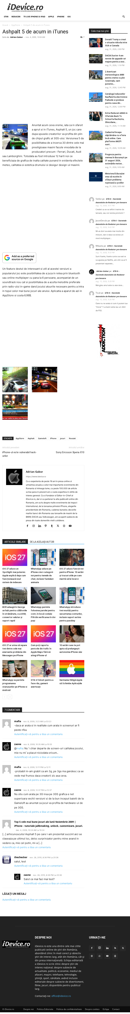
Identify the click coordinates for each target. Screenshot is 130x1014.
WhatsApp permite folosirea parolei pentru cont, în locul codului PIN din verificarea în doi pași (43, 614)
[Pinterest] (47, 526)
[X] (59, 526)
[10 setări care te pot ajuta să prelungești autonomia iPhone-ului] (71, 633)
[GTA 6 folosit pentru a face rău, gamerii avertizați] (43, 668)
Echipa (106, 1009)
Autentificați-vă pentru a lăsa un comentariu (38, 734)
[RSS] (115, 948)
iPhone (60, 16)
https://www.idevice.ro (36, 476)
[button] (124, 16)
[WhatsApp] (99, 956)
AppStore (15, 25)
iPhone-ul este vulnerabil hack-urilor (19, 454)
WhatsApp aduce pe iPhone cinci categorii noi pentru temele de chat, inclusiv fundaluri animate (42, 576)
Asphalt (31, 438)
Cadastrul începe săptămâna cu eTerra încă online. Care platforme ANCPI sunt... (115, 138)
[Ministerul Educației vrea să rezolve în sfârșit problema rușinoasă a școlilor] (96, 176)
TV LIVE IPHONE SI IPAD (34, 16)
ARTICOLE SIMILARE (15, 541)
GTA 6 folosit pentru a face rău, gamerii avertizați (42, 683)
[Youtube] (71, 526)
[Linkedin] (41, 526)
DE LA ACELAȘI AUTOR (42, 541)
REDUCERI (16, 16)
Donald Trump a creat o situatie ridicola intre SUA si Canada (116, 42)
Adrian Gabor (16, 37)
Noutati (72, 438)
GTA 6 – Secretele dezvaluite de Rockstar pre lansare (110, 274)
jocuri (62, 438)
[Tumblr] (53, 526)
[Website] (65, 526)
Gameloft (42, 438)
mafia (20, 748)
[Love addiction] (108, 357)
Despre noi (28, 1009)
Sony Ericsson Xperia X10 (70, 452)
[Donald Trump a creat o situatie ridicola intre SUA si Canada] (96, 42)
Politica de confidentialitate (69, 1009)
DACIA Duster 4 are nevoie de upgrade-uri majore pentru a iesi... (115, 58)
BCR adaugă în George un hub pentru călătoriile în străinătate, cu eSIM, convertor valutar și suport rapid (14, 614)
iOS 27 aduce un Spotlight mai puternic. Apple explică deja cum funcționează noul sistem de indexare (14, 576)
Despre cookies (92, 1009)
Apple (51, 16)
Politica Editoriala (45, 1009)
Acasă (5, 25)
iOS (69, 16)
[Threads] (115, 956)
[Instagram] (35, 526)
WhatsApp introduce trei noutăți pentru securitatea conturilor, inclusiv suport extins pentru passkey (70, 614)
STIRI (6, 16)
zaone (17, 789)
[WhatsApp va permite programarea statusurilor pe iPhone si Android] (14, 668)
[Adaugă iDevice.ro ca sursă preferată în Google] (43, 257)
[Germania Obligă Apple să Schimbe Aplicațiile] (71, 668)
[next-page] (10, 697)
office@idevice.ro (61, 996)
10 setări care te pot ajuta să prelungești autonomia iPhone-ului (70, 648)
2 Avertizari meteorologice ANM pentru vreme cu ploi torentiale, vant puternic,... (115, 78)
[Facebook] (28, 526)
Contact (116, 1009)
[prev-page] (4, 697)
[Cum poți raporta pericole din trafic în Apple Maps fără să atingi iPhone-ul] (43, 633)
